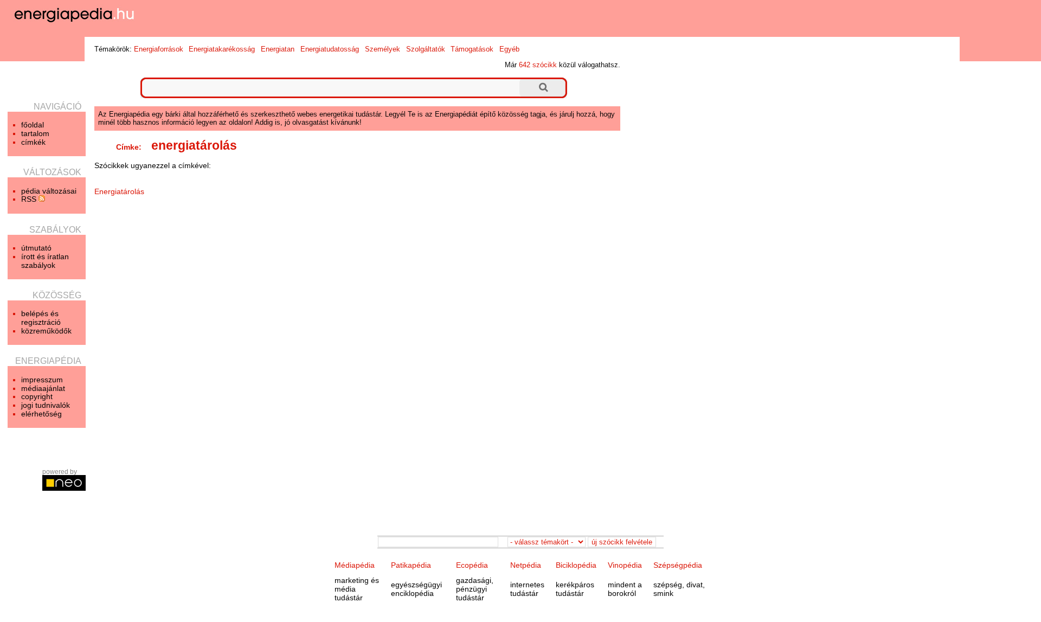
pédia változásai (48, 191)
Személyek (382, 49)
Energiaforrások (158, 49)
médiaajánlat (43, 388)
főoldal (32, 124)
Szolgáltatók (425, 49)
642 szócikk (538, 65)
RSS (29, 199)
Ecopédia (472, 565)
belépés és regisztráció (41, 317)
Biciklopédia (576, 565)
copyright (37, 396)
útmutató (36, 247)
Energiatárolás (119, 191)
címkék (33, 142)
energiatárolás (194, 145)
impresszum (42, 379)
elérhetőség (41, 413)
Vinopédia (625, 565)
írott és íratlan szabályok (45, 261)
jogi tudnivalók (45, 405)
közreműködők (46, 330)
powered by (59, 472)
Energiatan (277, 49)
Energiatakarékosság (222, 49)
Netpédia (525, 565)
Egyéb (509, 49)
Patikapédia (411, 565)
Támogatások (472, 49)
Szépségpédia (677, 565)
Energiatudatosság (329, 49)
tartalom (35, 133)
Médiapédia (355, 565)
